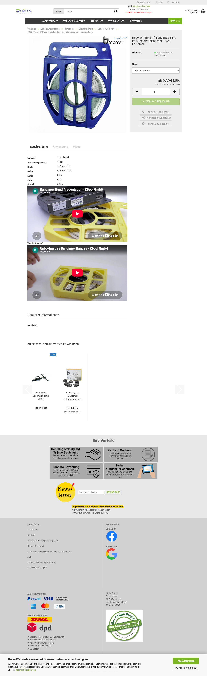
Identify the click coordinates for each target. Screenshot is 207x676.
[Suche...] (116, 11)
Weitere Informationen (186, 667)
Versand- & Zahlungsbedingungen (42, 540)
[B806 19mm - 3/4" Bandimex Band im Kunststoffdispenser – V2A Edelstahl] (77, 84)
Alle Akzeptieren (186, 661)
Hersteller (136, 21)
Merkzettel (175, 2)
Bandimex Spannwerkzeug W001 (41, 395)
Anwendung (60, 146)
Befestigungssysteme (74, 21)
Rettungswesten (116, 21)
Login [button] (160, 2)
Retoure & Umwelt (35, 546)
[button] (144, 2)
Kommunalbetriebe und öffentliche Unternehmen (49, 551)
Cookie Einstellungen (37, 567)
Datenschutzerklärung (26, 670)
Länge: (135, 64)
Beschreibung (39, 146)
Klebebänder (96, 21)
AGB (29, 557)
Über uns (175, 21)
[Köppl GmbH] (24, 11)
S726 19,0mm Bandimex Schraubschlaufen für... (73, 396)
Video (77, 146)
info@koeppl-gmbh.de (141, 6)
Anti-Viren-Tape (50, 21)
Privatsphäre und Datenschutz (41, 562)
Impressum (32, 529)
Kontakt (31, 535)
